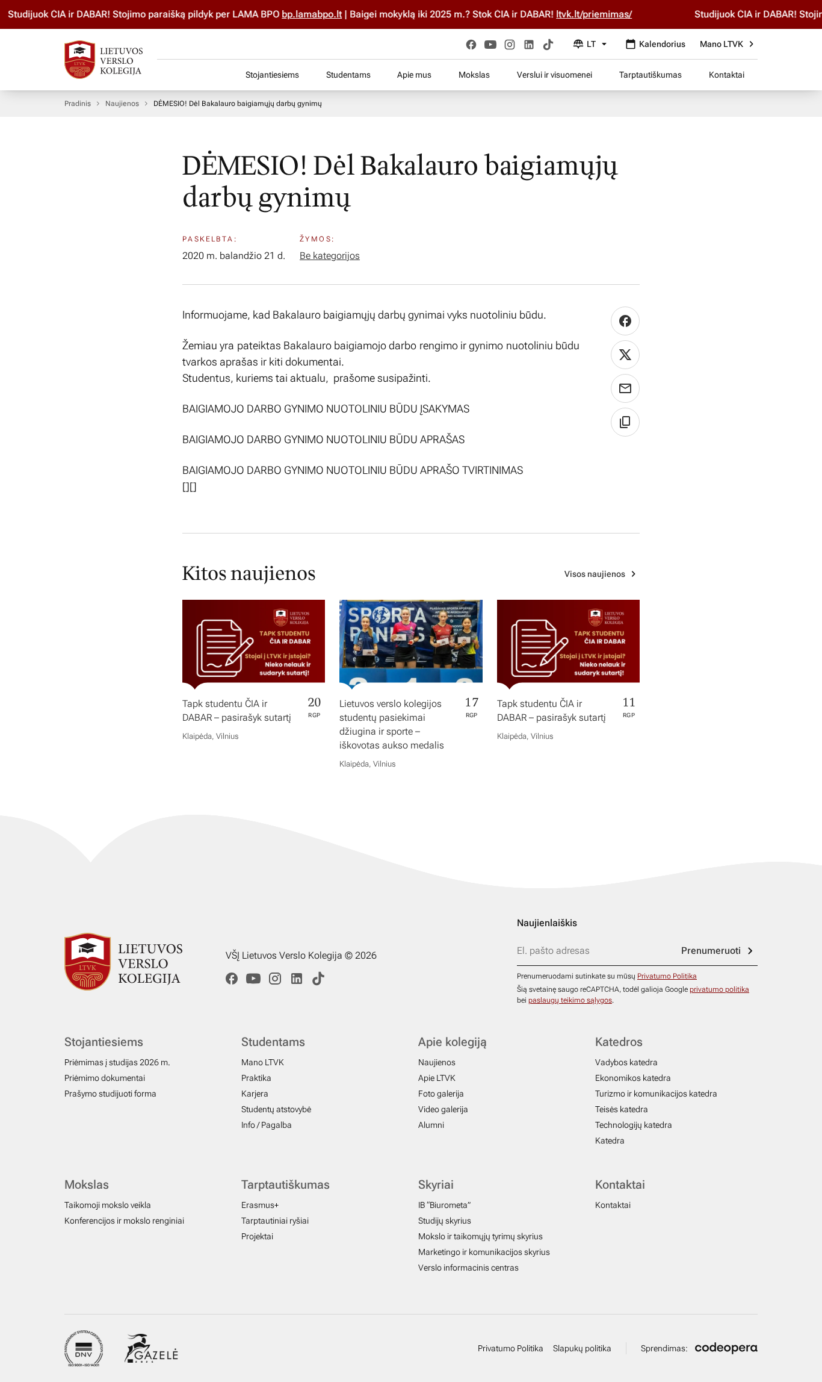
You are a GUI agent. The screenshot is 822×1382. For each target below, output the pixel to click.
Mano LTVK (721, 44)
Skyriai (436, 1184)
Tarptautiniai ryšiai (275, 1220)
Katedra (610, 1140)
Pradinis (77, 103)
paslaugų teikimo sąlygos (570, 1000)
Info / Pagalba (266, 1125)
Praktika (256, 1078)
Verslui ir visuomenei (554, 74)
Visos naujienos (594, 574)
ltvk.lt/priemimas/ (602, 14)
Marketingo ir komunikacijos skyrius (484, 1252)
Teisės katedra (621, 1109)
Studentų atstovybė (276, 1109)
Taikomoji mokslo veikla (107, 1205)
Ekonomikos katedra (633, 1078)
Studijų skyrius (444, 1220)
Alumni (431, 1125)
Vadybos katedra (626, 1062)
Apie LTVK (437, 1078)
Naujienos (122, 103)
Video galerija (443, 1109)
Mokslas (474, 74)
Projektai (257, 1236)
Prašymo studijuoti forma (110, 1093)
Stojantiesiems (272, 74)
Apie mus (414, 74)
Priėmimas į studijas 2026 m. (117, 1062)
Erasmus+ (260, 1205)
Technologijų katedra (633, 1125)
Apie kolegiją (452, 1042)
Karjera (254, 1093)
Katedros (619, 1042)
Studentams (348, 74)
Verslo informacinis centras (468, 1267)
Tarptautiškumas (650, 74)
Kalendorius (662, 44)
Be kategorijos (330, 255)
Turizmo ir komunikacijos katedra (656, 1093)
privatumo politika (719, 989)
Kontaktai (726, 74)
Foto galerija (441, 1093)
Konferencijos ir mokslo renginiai (124, 1220)
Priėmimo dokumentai (104, 1078)
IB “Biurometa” (444, 1205)
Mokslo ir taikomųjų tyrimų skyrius (480, 1236)
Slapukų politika (582, 1348)
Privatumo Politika (667, 976)
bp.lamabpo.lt (319, 14)
